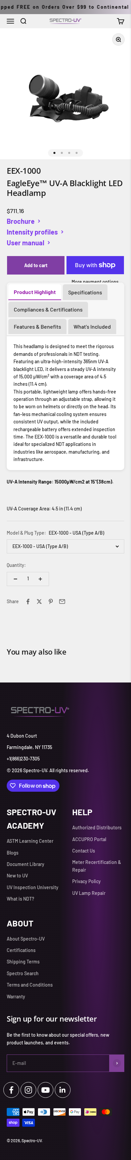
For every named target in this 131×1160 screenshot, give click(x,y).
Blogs (12, 853)
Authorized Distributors (97, 827)
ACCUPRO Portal (89, 839)
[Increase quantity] (40, 579)
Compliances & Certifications (48, 309)
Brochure (21, 221)
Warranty (16, 996)
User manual (25, 243)
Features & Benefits (37, 326)
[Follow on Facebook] (11, 1089)
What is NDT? (20, 899)
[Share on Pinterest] (50, 601)
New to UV (17, 875)
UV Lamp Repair (88, 893)
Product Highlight (35, 292)
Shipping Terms (23, 961)
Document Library (25, 864)
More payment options (95, 282)
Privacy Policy (86, 881)
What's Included (92, 326)
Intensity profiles (32, 232)
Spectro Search (23, 973)
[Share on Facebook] (28, 601)
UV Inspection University (32, 887)
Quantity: (16, 565)
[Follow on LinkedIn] (62, 1089)
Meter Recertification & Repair (96, 865)
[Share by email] (62, 601)
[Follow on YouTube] (45, 1089)
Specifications (85, 292)
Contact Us (83, 851)
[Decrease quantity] (15, 579)
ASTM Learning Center (30, 841)
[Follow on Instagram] (28, 1089)
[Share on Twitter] (39, 601)
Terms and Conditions (30, 985)
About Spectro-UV (26, 939)
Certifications (21, 950)
